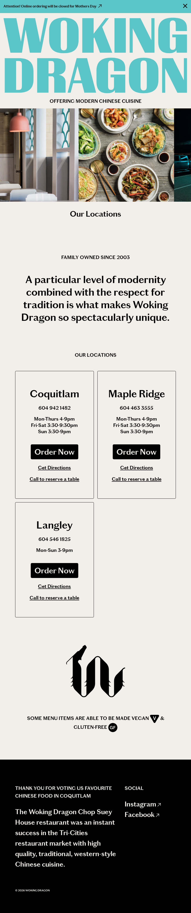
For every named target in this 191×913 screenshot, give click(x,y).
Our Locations (95, 214)
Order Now (54, 452)
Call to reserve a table (54, 479)
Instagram (141, 804)
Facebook (140, 814)
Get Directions (54, 467)
